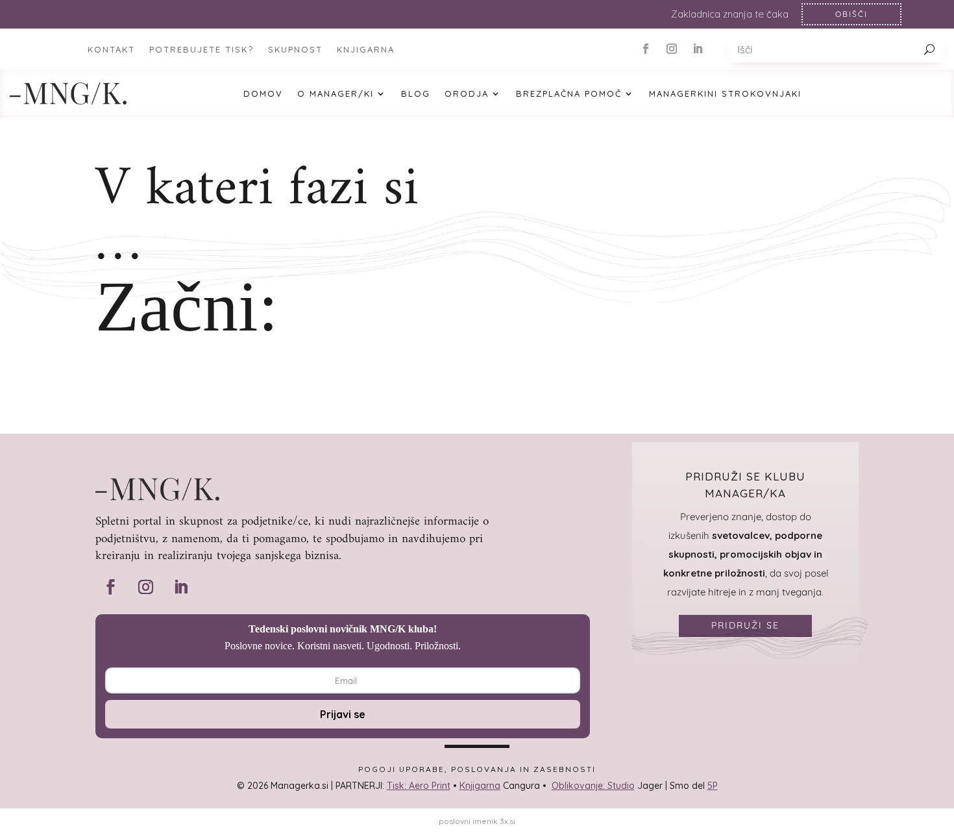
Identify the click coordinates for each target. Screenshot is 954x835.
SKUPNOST (295, 50)
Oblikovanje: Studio (593, 785)
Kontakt (111, 50)
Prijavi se (342, 714)
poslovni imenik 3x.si (477, 821)
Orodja (467, 94)
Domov (263, 94)
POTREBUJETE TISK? (201, 50)
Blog (415, 94)
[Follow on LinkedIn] (697, 48)
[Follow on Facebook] (645, 48)
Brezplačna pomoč (569, 94)
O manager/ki (335, 94)
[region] (477, 14)
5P (712, 785)
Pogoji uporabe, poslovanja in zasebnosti (477, 769)
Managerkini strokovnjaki (725, 94)
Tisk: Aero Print (418, 785)
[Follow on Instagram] (671, 48)
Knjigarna (479, 785)
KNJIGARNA (366, 50)
